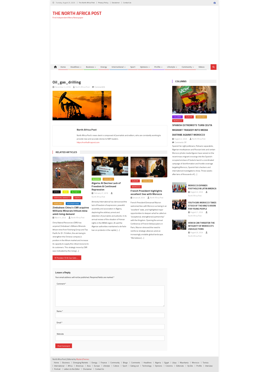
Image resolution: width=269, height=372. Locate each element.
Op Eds (190, 365)
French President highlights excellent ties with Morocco (146, 192)
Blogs (125, 362)
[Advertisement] (134, 43)
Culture (116, 365)
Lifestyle (171, 66)
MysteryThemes (82, 359)
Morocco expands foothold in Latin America (202, 187)
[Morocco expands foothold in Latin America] (179, 187)
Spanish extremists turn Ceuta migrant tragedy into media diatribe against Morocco (192, 130)
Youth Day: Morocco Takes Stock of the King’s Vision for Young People (202, 205)
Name (60, 311)
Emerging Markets (62, 197)
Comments (135, 362)
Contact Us (127, 2)
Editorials (180, 365)
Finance (104, 362)
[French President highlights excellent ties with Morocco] (149, 167)
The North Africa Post (87, 2)
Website (60, 333)
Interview (209, 365)
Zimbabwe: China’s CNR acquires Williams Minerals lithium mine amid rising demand (71, 211)
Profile (157, 66)
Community (187, 66)
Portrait (57, 369)
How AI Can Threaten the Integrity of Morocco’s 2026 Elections (201, 226)
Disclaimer (116, 2)
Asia (65, 192)
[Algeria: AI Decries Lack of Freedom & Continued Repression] (110, 166)
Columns (180, 81)
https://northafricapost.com (88, 142)
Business (90, 66)
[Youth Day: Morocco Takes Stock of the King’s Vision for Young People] (179, 204)
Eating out (135, 365)
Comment (61, 283)
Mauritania (184, 362)
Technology (146, 365)
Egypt (166, 362)
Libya (174, 362)
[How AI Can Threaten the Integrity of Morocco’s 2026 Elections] (179, 225)
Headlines (74, 66)
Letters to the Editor (72, 369)
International (118, 66)
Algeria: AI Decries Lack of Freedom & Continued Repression (106, 186)
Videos (201, 66)
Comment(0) (100, 86)
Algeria (96, 179)
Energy (104, 66)
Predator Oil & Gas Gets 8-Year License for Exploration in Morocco (68, 257)
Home (63, 66)
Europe (135, 181)
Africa (56, 192)
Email (59, 322)
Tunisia (205, 362)
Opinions (144, 66)
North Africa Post (82, 86)
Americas (80, 365)
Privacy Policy (103, 2)
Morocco (136, 186)
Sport (132, 66)
